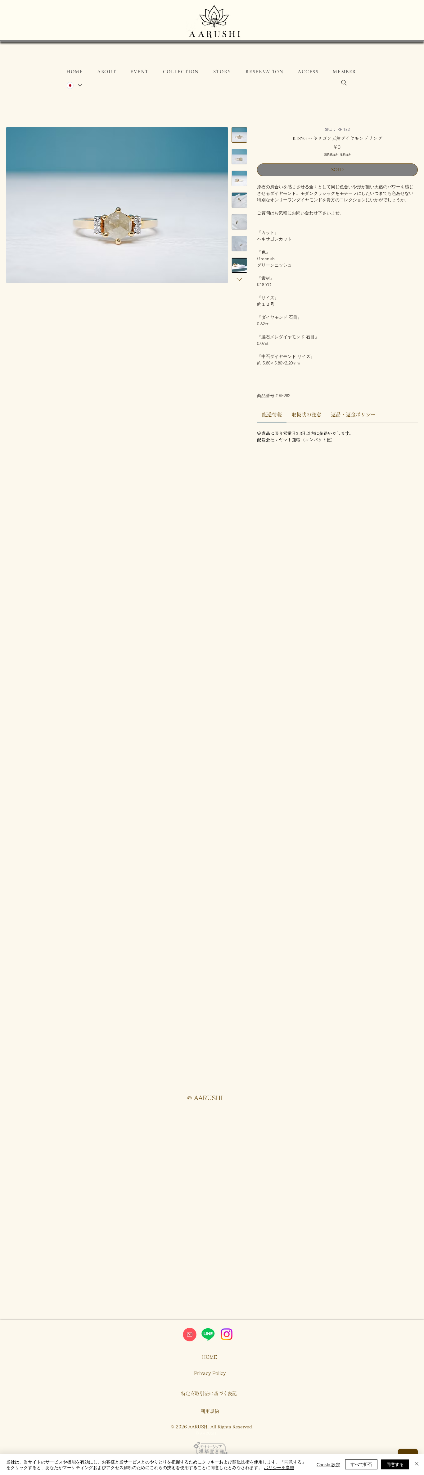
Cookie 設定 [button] (328, 1464)
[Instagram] (226, 1334)
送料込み (345, 154)
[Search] (343, 82)
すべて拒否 (361, 1464)
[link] (272, 414)
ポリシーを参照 (279, 1467)
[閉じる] (416, 1464)
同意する (395, 1464)
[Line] (208, 1334)
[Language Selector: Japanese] (74, 85)
